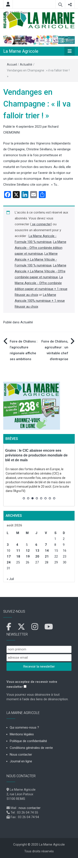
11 (18, 551)
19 (28, 556)
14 (47, 551)
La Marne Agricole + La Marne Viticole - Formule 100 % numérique (36, 259)
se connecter (41, 224)
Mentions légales (22, 734)
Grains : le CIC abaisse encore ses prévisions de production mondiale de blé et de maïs (36, 455)
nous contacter (30, 808)
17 (9, 556)
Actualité (26, 64)
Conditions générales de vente (31, 748)
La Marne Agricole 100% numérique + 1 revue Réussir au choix (40, 301)
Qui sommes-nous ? (24, 727)
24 (9, 562)
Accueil (12, 64)
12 (28, 551)
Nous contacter (21, 754)
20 (37, 556)
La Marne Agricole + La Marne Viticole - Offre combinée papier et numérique (40, 271)
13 (37, 551)
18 (18, 556)
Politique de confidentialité (28, 741)
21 (47, 556)
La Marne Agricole (20, 51)
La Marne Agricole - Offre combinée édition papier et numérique (40, 248)
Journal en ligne (21, 761)
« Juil (10, 579)
